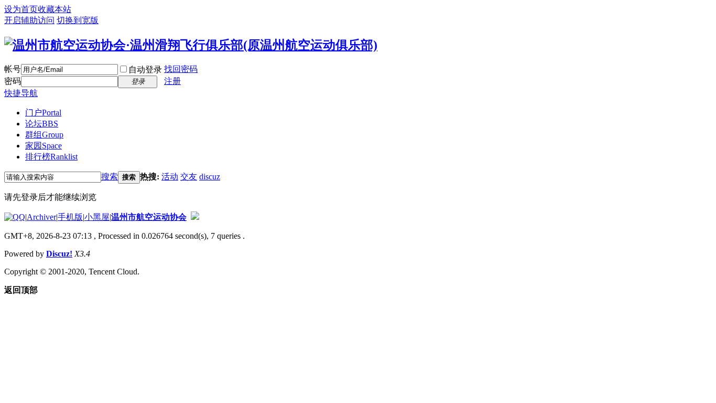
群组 (44, 134)
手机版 (70, 217)
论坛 (41, 123)
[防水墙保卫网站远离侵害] (195, 217)
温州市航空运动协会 (149, 217)
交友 (188, 176)
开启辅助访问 (29, 20)
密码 (12, 81)
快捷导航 (21, 93)
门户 (43, 112)
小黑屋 (97, 217)
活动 (169, 176)
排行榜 (51, 156)
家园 (43, 145)
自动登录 (145, 69)
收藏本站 (54, 9)
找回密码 (181, 69)
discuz (209, 176)
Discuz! (59, 253)
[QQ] (14, 217)
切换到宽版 (78, 20)
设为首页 (21, 9)
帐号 (12, 69)
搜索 (109, 176)
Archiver (41, 217)
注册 (172, 81)
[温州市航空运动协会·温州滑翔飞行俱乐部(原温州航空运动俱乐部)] (190, 45)
